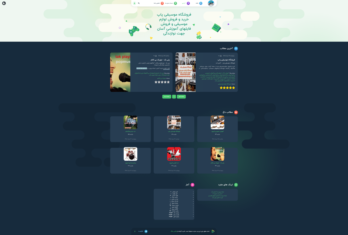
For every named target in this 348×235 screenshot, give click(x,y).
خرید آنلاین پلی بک (217, 197)
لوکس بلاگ (174, 231)
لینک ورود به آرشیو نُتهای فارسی (217, 196)
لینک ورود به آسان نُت (217, 192)
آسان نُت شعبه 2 (217, 194)
